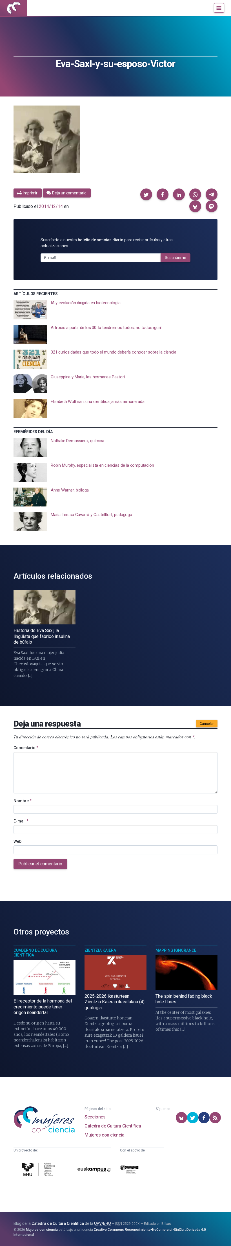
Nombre (23, 801)
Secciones (95, 1117)
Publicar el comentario (40, 864)
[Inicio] (13, 8)
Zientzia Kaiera (100, 950)
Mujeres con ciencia (104, 1135)
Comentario (26, 747)
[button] (146, 194)
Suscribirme (175, 257)
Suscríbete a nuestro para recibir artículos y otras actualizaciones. (107, 243)
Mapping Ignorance (176, 950)
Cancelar (207, 724)
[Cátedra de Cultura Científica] (39, 1170)
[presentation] (115, 309)
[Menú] (219, 8)
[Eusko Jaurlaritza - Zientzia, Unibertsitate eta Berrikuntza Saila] (129, 1170)
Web (17, 841)
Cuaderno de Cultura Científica (35, 953)
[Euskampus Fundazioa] (94, 1170)
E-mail (21, 821)
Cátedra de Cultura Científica (113, 1126)
